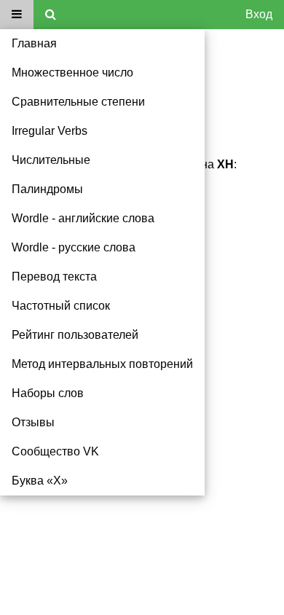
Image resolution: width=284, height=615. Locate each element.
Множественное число (72, 72)
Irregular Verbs (49, 131)
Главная (34, 43)
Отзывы (33, 422)
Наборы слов (48, 393)
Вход (258, 14)
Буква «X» (40, 480)
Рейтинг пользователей (75, 335)
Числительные (51, 160)
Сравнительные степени (78, 101)
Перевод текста (54, 276)
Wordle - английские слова (83, 218)
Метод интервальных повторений (102, 364)
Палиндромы (47, 189)
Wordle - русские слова (73, 247)
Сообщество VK (55, 451)
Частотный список (61, 305)
